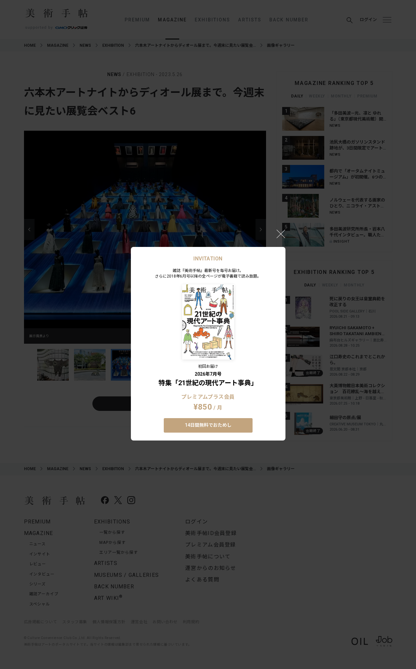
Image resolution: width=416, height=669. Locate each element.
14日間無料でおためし (208, 425)
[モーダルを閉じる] (281, 233)
